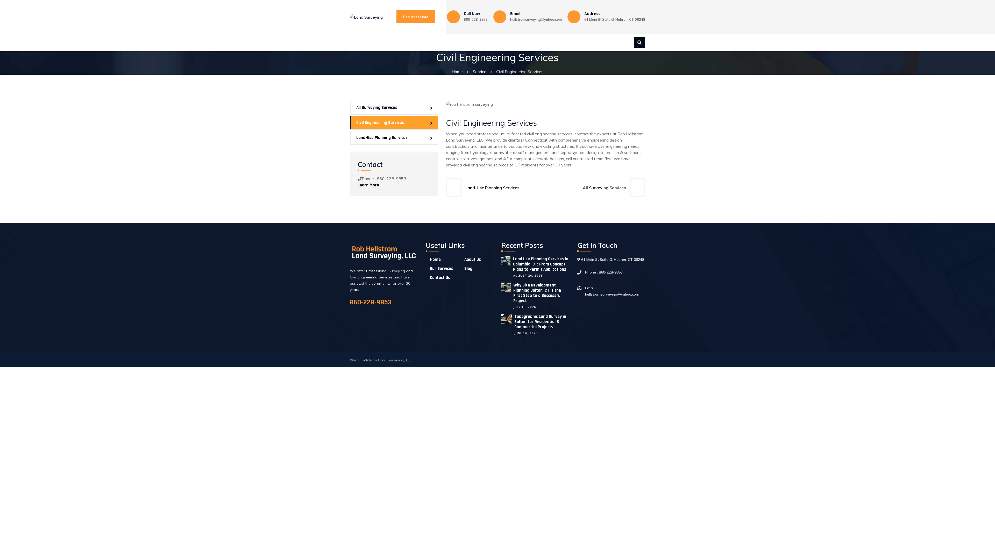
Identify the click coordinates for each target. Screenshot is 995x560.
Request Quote (415, 17)
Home (355, 42)
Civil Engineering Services (380, 122)
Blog (479, 42)
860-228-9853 (476, 19)
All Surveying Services (604, 187)
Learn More (368, 185)
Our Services (415, 42)
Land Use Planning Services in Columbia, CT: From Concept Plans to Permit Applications (540, 264)
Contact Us (451, 42)
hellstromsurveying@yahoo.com (536, 19)
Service (479, 71)
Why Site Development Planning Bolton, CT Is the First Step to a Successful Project (537, 293)
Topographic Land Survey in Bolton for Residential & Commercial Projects (540, 322)
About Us (380, 42)
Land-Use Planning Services (492, 187)
